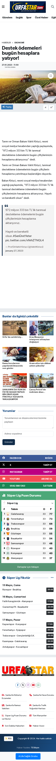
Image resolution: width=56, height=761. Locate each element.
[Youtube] (33, 685)
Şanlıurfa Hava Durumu (43, 695)
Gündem (7, 17)
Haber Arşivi (38, 726)
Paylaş (9, 107)
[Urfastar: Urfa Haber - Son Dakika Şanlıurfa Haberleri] (28, 6)
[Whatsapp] (38, 685)
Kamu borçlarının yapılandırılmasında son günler (12, 365)
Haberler (6, 43)
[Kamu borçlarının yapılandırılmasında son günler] (14, 354)
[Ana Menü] (3, 7)
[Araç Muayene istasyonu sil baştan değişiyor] (41, 328)
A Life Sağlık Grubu (28, 756)
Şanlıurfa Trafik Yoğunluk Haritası (37, 707)
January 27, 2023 (14, 251)
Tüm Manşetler (40, 716)
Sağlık (19, 17)
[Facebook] (17, 685)
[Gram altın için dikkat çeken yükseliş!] (41, 354)
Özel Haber (41, 17)
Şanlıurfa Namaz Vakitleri (11, 707)
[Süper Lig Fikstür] (52, 578)
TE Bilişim (35, 748)
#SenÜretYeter (22, 236)
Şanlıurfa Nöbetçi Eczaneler (12, 696)
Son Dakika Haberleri (14, 726)
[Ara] (52, 7)
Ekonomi (19, 43)
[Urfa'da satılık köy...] (14, 328)
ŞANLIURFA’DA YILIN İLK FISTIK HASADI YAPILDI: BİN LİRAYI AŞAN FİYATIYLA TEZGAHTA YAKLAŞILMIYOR (14, 394)
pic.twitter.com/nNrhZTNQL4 (24, 240)
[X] (23, 685)
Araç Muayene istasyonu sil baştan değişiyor (39, 339)
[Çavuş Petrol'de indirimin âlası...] (41, 380)
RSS (10, 738)
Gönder (8, 442)
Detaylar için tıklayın (28, 567)
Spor (29, 17)
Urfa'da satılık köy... (12, 337)
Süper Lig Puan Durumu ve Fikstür (14, 717)
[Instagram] (28, 685)
